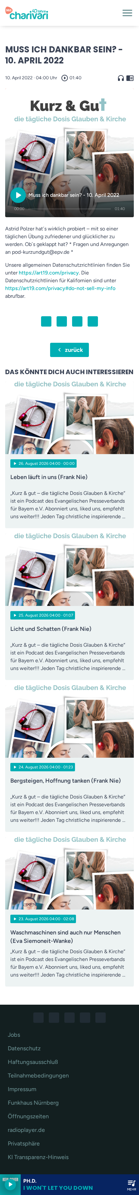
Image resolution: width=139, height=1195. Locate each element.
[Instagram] (54, 1017)
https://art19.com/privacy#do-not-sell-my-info (60, 288)
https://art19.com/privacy (49, 273)
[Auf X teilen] (62, 321)
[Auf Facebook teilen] (46, 321)
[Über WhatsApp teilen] (77, 321)
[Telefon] (85, 1017)
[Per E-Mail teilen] (93, 321)
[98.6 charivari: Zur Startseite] (61, 12)
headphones (121, 78)
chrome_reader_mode (130, 78)
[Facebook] (38, 1017)
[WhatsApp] (69, 1017)
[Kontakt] (100, 1017)
